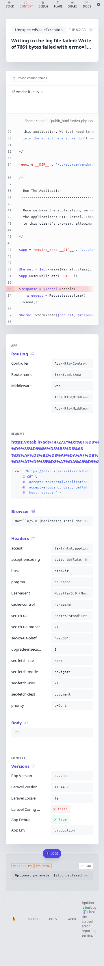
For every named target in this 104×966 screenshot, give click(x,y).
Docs (53, 919)
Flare (91, 912)
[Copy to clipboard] (87, 363)
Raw (88, 866)
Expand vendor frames (32, 78)
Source (33, 919)
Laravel (72, 919)
